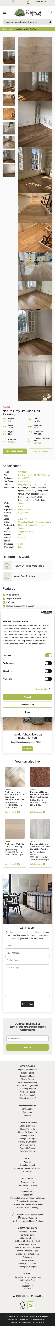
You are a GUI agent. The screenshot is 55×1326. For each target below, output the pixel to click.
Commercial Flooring (27, 1125)
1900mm (21, 528)
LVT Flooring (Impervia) (27, 1088)
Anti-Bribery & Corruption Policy (20, 1322)
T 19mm (42, 803)
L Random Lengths (17, 855)
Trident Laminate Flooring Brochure (29, 1221)
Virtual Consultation (27, 1238)
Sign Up (27, 1047)
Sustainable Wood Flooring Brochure (29, 1214)
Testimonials (27, 1257)
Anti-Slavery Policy (39, 1319)
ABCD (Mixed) (24, 518)
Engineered (23, 512)
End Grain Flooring (36, 800)
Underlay (27, 1115)
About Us (27, 1161)
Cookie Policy (24, 1319)
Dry (19, 475)
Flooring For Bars (27, 1135)
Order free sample (14, 451)
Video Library (28, 1194)
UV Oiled (22, 471)
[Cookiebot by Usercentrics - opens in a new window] (41, 612)
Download (11, 441)
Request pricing (40, 451)
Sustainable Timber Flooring (27, 1207)
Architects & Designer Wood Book (27, 1241)
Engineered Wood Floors (27, 1069)
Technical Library (27, 1182)
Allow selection (27, 704)
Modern (21, 525)
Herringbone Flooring (28, 1076)
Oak (20, 534)
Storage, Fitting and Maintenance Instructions (27, 1198)
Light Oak (42, 484)
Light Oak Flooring (11, 802)
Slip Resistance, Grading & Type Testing (27, 1204)
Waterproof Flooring (27, 1145)
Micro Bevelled (24, 509)
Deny (27, 712)
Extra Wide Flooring (27, 1151)
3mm (20, 547)
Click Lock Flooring (27, 1091)
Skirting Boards (27, 1108)
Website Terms (40, 1322)
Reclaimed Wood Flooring (27, 1082)
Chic (29, 522)
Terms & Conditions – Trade (27, 1250)
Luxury (47, 522)
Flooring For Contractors (27, 1141)
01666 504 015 (22, 1296)
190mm (21, 503)
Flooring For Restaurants (27, 1132)
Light (25, 484)
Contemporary (38, 522)
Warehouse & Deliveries (27, 1231)
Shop (10, 29)
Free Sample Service (27, 1234)
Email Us (39, 1296)
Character (22, 522)
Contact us (27, 748)
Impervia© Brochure (29, 1217)
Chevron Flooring (27, 1079)
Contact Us (27, 1171)
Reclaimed (30, 525)
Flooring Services (27, 1260)
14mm (20, 544)
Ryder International (27, 1165)
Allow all (27, 697)
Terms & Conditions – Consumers (27, 1247)
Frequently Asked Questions (27, 1201)
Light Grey (32, 484)
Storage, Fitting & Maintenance (27, 1253)
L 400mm (39, 805)
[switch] (48, 663)
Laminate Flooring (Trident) (27, 1085)
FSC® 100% (23, 481)
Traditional (39, 525)
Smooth (21, 537)
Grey (20, 484)
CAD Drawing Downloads (27, 1185)
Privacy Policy (12, 1319)
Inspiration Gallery (27, 1191)
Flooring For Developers (28, 1138)
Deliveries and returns (27, 1244)
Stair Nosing (27, 1112)
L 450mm (14, 807)
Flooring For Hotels (27, 1129)
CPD (27, 1188)
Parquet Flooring (27, 1072)
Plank (20, 506)
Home (5, 29)
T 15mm (16, 805)
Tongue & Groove (25, 531)
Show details (41, 689)
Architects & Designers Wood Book (27, 1168)
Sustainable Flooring (27, 1148)
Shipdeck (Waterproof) (27, 1098)
